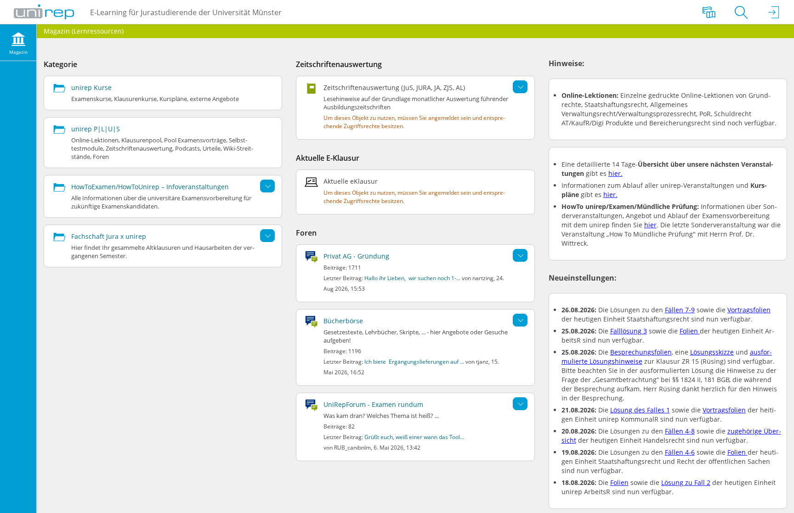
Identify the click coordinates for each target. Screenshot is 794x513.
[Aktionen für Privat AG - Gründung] (520, 255)
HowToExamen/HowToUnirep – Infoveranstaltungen (150, 186)
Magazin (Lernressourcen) (84, 31)
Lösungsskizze (712, 352)
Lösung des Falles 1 (640, 410)
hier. (615, 173)
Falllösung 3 (628, 331)
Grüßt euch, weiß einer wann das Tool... (414, 437)
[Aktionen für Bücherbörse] (520, 320)
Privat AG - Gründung (356, 256)
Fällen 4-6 (680, 452)
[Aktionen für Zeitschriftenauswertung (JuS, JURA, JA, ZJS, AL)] (520, 86)
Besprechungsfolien (641, 352)
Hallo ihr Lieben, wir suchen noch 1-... (412, 278)
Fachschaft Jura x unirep (108, 236)
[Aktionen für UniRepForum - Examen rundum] (520, 403)
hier (650, 224)
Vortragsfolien (749, 309)
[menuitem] (18, 42)
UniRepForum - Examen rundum (373, 404)
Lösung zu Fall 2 (685, 482)
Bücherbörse (343, 320)
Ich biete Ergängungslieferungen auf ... (414, 362)
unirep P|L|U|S (95, 128)
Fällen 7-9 (680, 309)
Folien (690, 331)
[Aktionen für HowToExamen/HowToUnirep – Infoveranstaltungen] (267, 186)
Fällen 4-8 (680, 431)
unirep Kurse (91, 87)
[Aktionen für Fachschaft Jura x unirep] (267, 235)
